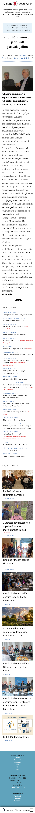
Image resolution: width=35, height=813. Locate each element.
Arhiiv (17, 765)
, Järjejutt (17, 423)
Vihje (17, 767)
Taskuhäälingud (17, 801)
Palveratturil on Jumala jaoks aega (16, 444)
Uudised (5, 442)
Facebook (17, 796)
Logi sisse (26, 810)
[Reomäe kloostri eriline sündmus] (17, 557)
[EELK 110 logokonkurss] (17, 734)
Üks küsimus (7, 352)
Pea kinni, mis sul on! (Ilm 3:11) (14, 326)
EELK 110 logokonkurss (16, 737)
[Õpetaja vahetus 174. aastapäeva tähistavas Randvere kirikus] (17, 626)
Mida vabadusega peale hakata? (15, 335)
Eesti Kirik (25, 3)
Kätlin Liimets (9, 499)
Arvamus (6, 324)
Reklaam (17, 762)
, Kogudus (17, 318)
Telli (17, 769)
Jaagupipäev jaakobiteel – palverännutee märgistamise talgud (16, 526)
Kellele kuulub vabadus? (12, 434)
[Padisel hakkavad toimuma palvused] (17, 488)
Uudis (4, 58)
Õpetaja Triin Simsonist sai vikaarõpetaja (18, 354)
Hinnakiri (17, 760)
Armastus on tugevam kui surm (14, 349)
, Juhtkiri (12, 332)
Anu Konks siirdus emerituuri (13, 321)
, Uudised (14, 312)
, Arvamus (12, 324)
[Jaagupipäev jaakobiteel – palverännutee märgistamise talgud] (17, 520)
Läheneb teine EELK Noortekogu (15, 379)
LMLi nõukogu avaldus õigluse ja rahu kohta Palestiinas (16, 597)
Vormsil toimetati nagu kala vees (15, 412)
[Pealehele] (15, 5)
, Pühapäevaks (13, 418)
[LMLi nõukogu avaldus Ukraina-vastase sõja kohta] (17, 661)
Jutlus (5, 418)
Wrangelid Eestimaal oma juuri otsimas (17, 315)
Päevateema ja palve (10, 448)
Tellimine (18, 810)
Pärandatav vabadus (11, 340)
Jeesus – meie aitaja (10, 450)
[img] (32, 810)
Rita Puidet (22, 56)
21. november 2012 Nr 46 (22, 58)
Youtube (18, 798)
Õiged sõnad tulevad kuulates (14, 420)
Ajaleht (7, 3)
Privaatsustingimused (17, 787)
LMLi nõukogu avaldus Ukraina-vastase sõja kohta (16, 667)
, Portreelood (18, 382)
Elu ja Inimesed (8, 318)
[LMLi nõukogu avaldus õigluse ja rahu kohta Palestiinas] (17, 590)
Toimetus (17, 757)
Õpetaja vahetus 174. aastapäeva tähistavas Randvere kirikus (15, 632)
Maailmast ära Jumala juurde (14, 456)
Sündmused (7, 312)
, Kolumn (12, 368)
